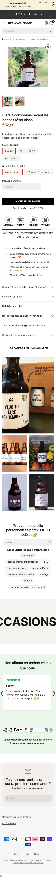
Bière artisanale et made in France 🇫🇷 (22, 315)
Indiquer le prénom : (11, 181)
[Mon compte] (46, 23)
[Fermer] (1, 876)
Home (4, 39)
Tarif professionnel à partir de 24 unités (23, 325)
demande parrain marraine (21, 574)
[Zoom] (48, 47)
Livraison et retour (12, 296)
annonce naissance (16, 568)
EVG (46, 561)
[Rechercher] (50, 31)
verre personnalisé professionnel (28, 587)
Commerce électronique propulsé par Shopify (32, 861)
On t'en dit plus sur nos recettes (19, 335)
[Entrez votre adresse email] (49, 798)
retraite (28, 580)
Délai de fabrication (12, 306)
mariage (44, 574)
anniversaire (28, 555)
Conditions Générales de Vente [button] (16, 817)
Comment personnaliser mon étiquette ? (24, 286)
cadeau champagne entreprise (23, 561)
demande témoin (40, 568)
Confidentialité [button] (9, 823)
